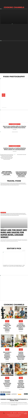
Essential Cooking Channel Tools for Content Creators (7, 383)
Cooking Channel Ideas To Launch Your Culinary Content (21, 326)
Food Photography (3, 95)
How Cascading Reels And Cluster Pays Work (6, 173)
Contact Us (25, 413)
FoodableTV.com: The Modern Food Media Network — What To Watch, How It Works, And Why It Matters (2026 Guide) (14, 266)
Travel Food (14, 288)
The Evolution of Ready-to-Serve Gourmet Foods (11, 102)
